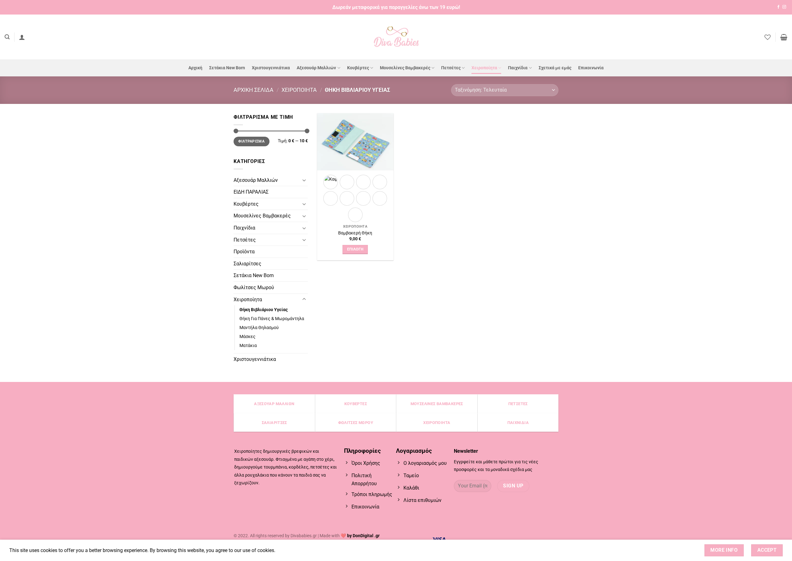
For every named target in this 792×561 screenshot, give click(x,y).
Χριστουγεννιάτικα (271, 68)
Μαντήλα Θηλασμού (259, 327)
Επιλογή (355, 249)
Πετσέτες (451, 68)
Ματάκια (248, 345)
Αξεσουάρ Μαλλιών (316, 68)
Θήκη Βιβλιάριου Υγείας (263, 309)
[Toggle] (304, 180)
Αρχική (195, 68)
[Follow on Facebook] (778, 7)
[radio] (331, 198)
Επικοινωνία (591, 68)
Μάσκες (247, 336)
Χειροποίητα (484, 68)
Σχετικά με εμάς (555, 68)
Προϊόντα (244, 252)
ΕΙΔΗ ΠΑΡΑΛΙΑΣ (251, 192)
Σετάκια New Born (227, 68)
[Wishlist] (767, 37)
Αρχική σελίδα (253, 90)
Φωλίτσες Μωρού (254, 287)
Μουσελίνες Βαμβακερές (405, 68)
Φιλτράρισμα (251, 141)
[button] (7, 37)
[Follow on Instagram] (784, 7)
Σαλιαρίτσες (247, 264)
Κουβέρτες (358, 68)
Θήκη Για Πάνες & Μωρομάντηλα (271, 318)
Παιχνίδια (517, 68)
